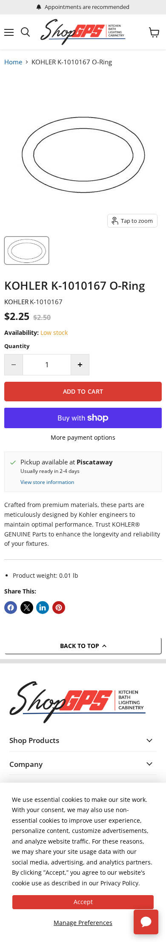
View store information (47, 482)
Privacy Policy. (120, 883)
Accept (83, 902)
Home (13, 62)
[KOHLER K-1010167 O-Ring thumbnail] (27, 250)
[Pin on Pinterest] (58, 607)
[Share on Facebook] (10, 607)
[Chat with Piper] (146, 922)
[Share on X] (26, 607)
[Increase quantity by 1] (80, 364)
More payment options (83, 437)
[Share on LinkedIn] (42, 607)
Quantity (16, 346)
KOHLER (16, 301)
